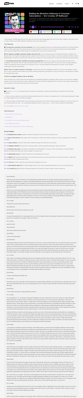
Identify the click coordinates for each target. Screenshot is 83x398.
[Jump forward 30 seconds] (36, 27)
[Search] (72, 3)
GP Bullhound (15, 91)
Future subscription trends (12, 123)
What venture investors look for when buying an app (19, 126)
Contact (67, 3)
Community (59, 3)
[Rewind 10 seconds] (30, 27)
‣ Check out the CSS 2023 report (13, 114)
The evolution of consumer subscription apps (17, 120)
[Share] (78, 27)
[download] (75, 27)
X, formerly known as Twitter (20, 106)
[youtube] (78, 3)
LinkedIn (8, 106)
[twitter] (76, 3)
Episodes (51, 3)
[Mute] (69, 27)
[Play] (33, 27)
